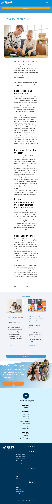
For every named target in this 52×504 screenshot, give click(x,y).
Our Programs (31, 451)
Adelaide (26, 407)
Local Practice (19, 487)
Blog (17, 476)
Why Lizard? (31, 446)
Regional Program (19, 463)
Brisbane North (26, 416)
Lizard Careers (19, 489)
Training (17, 485)
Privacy (17, 478)
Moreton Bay (26, 418)
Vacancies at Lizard (20, 491)
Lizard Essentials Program (21, 456)
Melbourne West (26, 426)
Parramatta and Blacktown (26, 438)
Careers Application (20, 493)
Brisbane (26, 413)
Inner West (26, 435)
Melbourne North (26, 425)
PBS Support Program (20, 460)
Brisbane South (26, 414)
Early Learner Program (20, 454)
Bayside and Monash (25, 428)
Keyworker (18, 465)
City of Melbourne (26, 423)
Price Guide (18, 471)
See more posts (26, 356)
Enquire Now (26, 8)
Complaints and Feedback (21, 474)
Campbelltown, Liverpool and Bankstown (26, 437)
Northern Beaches (26, 433)
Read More (10, 346)
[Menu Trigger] (47, 3)
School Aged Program (20, 458)
